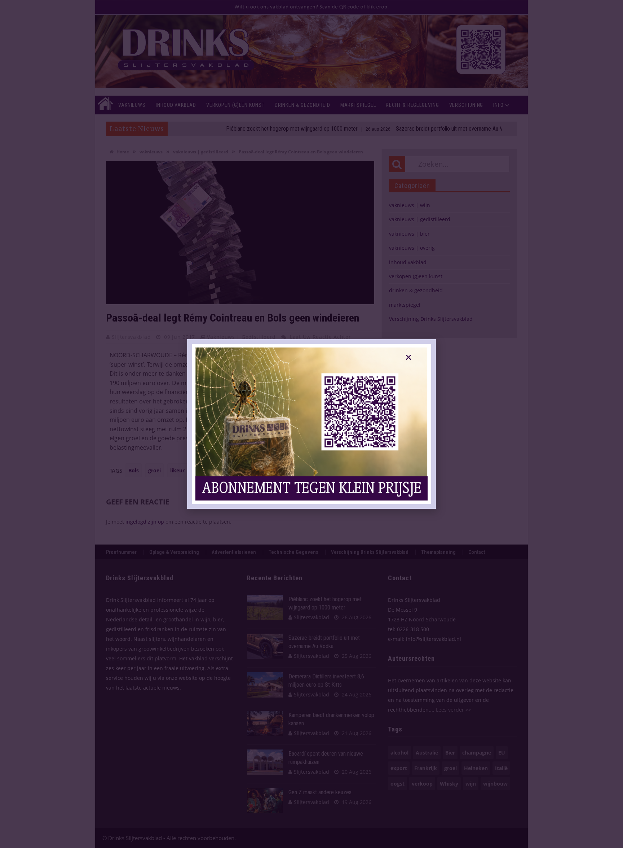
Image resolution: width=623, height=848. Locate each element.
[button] (408, 357)
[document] (311, 424)
